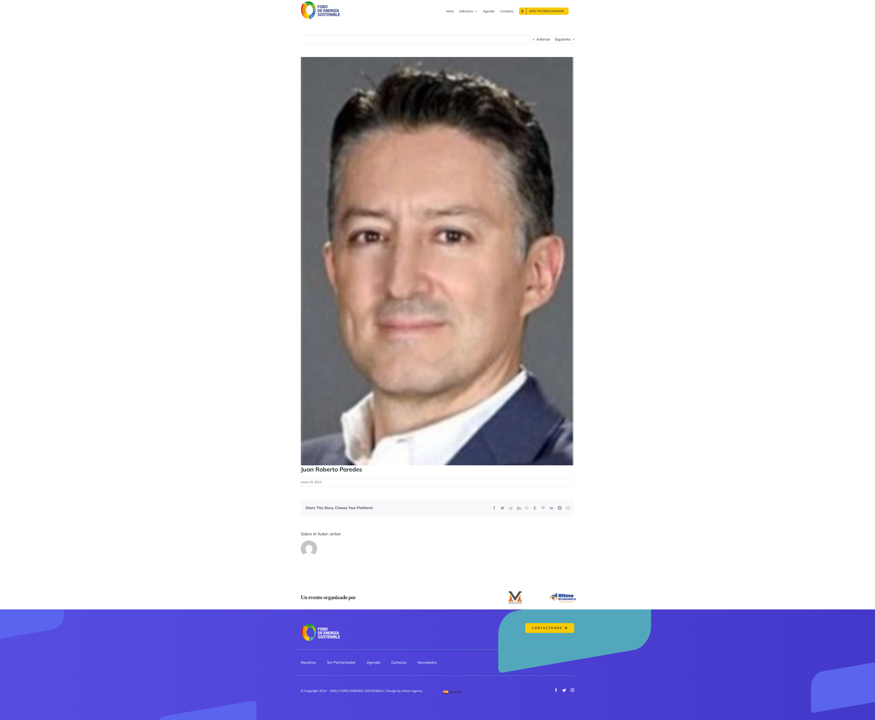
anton (335, 533)
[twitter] (564, 690)
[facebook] (556, 690)
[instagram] (572, 690)
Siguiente (563, 39)
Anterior (543, 39)
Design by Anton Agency (404, 691)
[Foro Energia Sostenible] (320, 625)
